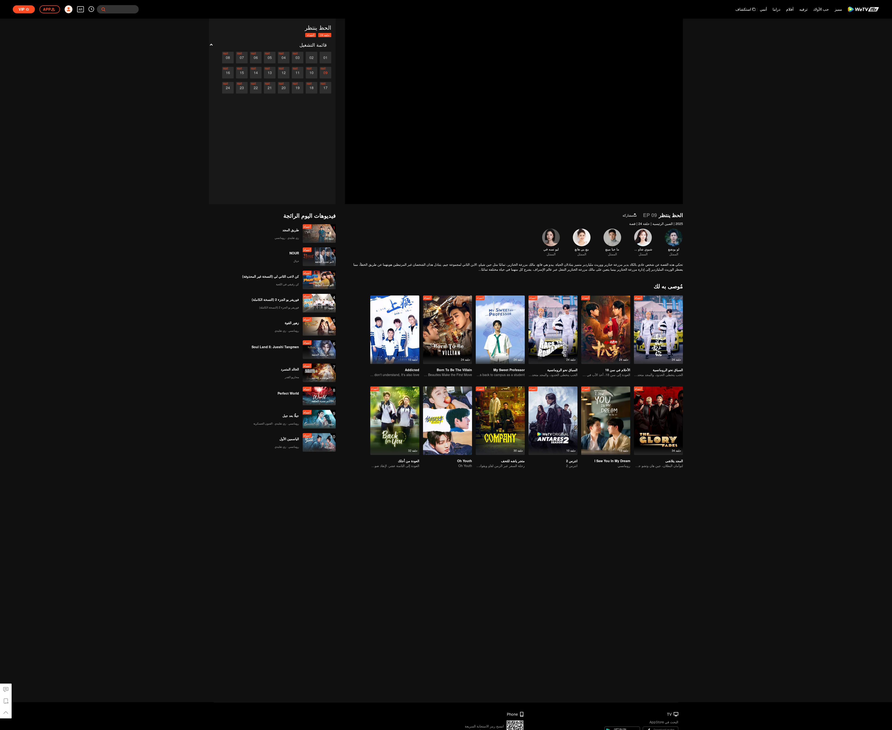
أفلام (790, 9)
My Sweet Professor (509, 369)
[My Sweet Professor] (500, 329)
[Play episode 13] (269, 72)
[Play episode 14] (256, 72)
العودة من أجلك (408, 460)
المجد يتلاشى (674, 460)
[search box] (103, 9)
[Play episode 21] (269, 88)
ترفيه (803, 9)
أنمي (763, 9)
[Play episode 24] (228, 88)
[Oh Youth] (447, 420)
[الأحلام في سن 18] (605, 329)
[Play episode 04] (283, 57)
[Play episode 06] (256, 57)
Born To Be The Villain (454, 369)
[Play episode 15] (242, 72)
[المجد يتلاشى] (658, 420)
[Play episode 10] (311, 72)
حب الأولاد (821, 9)
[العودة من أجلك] (394, 420)
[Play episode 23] (242, 88)
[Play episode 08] (228, 57)
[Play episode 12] (283, 72)
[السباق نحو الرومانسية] (658, 329)
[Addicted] (394, 329)
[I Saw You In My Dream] (605, 420)
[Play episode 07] (242, 57)
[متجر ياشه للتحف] (500, 420)
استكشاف (743, 9)
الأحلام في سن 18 (617, 369)
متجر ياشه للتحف (513, 460)
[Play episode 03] (297, 57)
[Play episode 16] (228, 72)
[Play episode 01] (325, 57)
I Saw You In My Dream (612, 460)
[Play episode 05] (269, 57)
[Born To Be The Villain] (447, 329)
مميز (838, 9)
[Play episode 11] (297, 72)
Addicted (412, 369)
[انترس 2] (552, 420)
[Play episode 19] (297, 88)
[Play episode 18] (311, 88)
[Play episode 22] (256, 88)
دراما (776, 9)
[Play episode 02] (311, 57)
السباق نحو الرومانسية (668, 369)
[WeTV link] (863, 9)
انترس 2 (571, 460)
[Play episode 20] (283, 88)
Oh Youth (464, 460)
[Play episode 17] (325, 88)
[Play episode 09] (325, 72)
